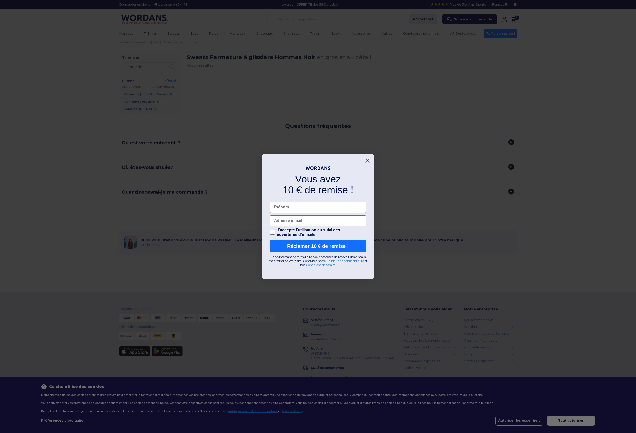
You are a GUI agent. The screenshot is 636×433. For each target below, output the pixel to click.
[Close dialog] (367, 160)
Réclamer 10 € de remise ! (318, 246)
